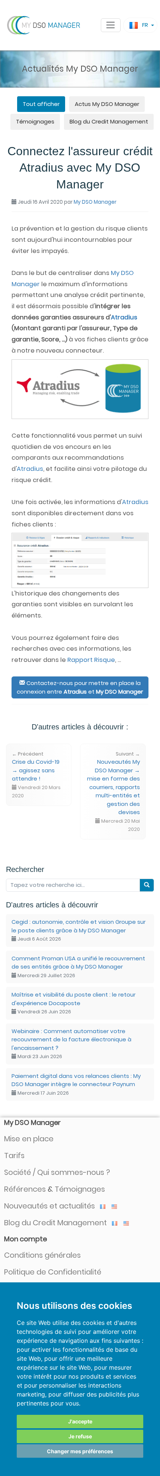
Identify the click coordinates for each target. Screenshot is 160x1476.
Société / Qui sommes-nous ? (57, 1172)
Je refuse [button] (80, 1436)
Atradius (124, 317)
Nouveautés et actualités (50, 1206)
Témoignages (35, 121)
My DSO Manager (95, 202)
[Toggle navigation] (111, 25)
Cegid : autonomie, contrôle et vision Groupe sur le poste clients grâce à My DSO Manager (78, 930)
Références (25, 1189)
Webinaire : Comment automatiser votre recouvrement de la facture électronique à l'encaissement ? (71, 1043)
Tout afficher (41, 104)
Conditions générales (42, 1255)
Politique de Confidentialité (52, 1272)
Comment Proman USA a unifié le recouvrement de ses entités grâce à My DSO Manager (78, 966)
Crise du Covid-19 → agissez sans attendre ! (36, 775)
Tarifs (14, 1155)
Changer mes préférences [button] (80, 1451)
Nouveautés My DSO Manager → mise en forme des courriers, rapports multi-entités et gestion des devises (113, 791)
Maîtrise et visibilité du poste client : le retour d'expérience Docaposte (73, 1003)
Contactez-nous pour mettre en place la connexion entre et (80, 687)
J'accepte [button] (80, 1421)
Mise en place (29, 1138)
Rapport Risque (91, 660)
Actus (107, 104)
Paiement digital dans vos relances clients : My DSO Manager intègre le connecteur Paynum (76, 1084)
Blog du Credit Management (109, 121)
